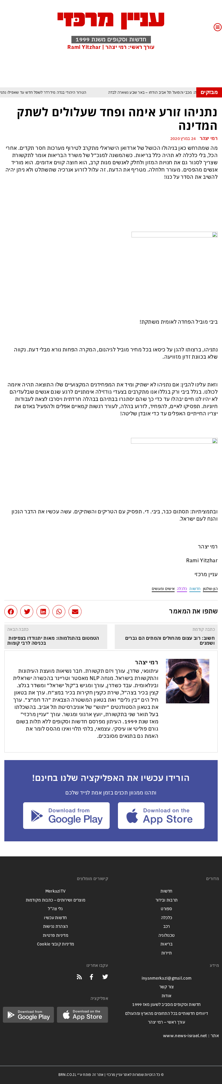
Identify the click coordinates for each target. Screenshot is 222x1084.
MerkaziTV (55, 891)
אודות (166, 996)
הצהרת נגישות (55, 926)
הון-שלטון (210, 588)
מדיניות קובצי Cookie (55, 944)
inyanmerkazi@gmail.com (166, 978)
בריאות (166, 944)
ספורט (166, 909)
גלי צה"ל (55, 909)
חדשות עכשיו (55, 918)
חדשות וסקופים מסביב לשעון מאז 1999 (166, 1004)
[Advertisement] (112, 69)
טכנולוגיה (166, 935)
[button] (75, 611)
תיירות (166, 953)
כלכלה (182, 588)
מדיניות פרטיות (55, 935)
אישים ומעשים (163, 588)
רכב (166, 926)
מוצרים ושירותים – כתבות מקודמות (56, 900)
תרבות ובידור (166, 900)
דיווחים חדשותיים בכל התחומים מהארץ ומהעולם (166, 1013)
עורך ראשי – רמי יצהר (166, 1022)
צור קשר (166, 987)
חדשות (194, 588)
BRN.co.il (67, 1074)
